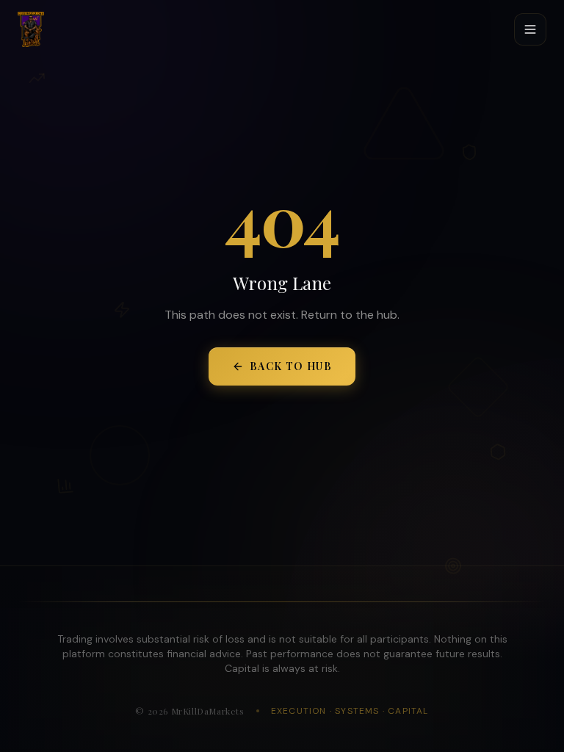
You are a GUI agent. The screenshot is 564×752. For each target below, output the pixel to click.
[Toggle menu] (530, 29)
